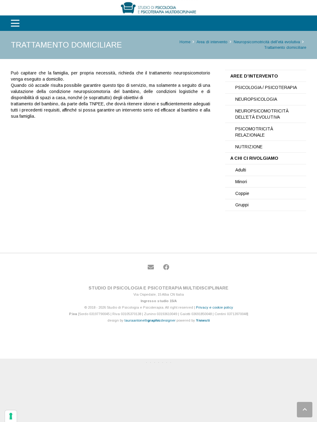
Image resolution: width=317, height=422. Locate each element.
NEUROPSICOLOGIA (256, 99)
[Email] (150, 267)
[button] (15, 23)
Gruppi (242, 204)
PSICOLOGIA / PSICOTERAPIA (266, 87)
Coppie (242, 193)
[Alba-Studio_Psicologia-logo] (158, 7)
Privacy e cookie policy (214, 307)
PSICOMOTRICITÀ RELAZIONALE (254, 131)
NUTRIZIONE (249, 146)
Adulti (240, 169)
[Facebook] (166, 267)
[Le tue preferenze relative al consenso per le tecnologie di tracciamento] (11, 416)
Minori (241, 181)
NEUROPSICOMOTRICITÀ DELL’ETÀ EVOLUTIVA (262, 114)
